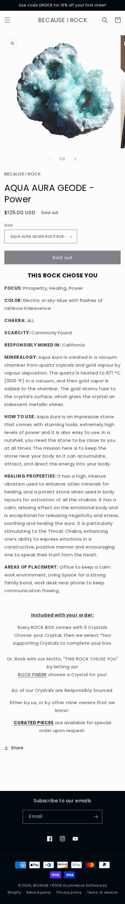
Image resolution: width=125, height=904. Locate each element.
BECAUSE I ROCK (47, 885)
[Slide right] (75, 159)
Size (8, 225)
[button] (7, 20)
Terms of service (102, 892)
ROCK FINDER (32, 674)
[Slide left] (49, 159)
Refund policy (38, 892)
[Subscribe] (95, 817)
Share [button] (17, 748)
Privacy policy (69, 892)
